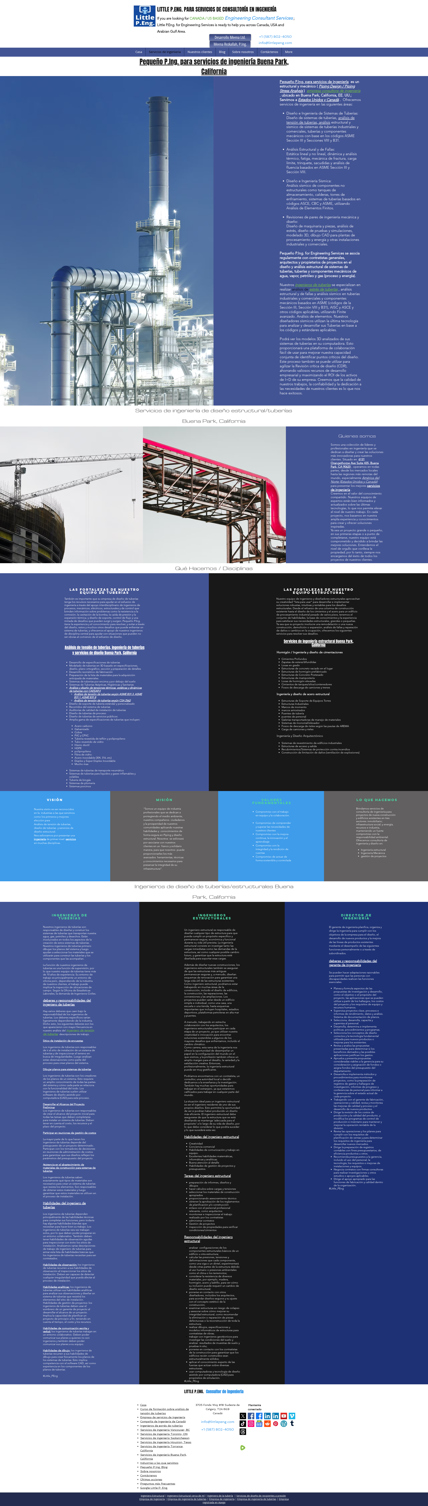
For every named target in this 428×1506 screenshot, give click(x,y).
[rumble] (243, 1447)
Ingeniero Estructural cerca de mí (186, 1495)
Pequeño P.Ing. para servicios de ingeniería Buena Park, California (214, 66)
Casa (143, 1405)
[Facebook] (251, 1416)
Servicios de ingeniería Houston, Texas (165, 1442)
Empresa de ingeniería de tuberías (187, 1499)
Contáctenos (148, 1475)
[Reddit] (267, 1423)
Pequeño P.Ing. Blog (154, 1467)
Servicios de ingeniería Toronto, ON (164, 1434)
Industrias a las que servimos (159, 1463)
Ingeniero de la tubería (220, 1495)
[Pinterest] (275, 1423)
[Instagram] (251, 1423)
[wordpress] (284, 1423)
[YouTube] (284, 1416)
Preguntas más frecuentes (157, 1483)
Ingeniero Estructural (153, 1495)
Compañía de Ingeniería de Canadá (163, 1421)
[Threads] (243, 1431)
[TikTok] (243, 1423)
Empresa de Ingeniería (152, 1499)
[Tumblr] (292, 1423)
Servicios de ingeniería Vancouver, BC (165, 1429)
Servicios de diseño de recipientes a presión (261, 1495)
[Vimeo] (292, 1416)
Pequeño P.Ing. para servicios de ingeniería (314, 81)
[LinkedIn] (267, 1416)
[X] (243, 1416)
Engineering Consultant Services (259, 18)
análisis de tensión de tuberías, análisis (320, 120)
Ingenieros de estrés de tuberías (161, 1425)
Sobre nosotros (150, 1471)
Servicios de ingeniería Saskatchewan (164, 1438)
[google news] (259, 1423)
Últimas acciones (151, 1479)
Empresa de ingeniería (222, 1499)
